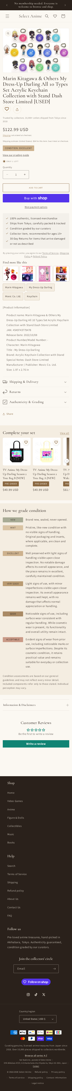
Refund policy (15, 890)
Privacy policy (58, 1072)
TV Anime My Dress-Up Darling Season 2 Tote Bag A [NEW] (45, 474)
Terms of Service (50, 253)
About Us (12, 899)
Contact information (56, 1077)
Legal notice (38, 1083)
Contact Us (13, 907)
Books (11, 842)
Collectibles (14, 826)
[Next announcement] (65, 5)
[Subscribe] (54, 968)
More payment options (36, 207)
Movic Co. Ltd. (13, 296)
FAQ (9, 915)
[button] (7, 16)
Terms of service (16, 1077)
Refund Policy (40, 256)
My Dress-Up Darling (40, 287)
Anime (11, 809)
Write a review (36, 744)
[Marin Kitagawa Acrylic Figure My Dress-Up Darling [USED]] (44, 274)
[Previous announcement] (7, 5)
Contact (36, 1066)
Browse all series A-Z (36, 1055)
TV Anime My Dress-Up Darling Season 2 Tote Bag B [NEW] (15, 474)
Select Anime (25, 1072)
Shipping (7, 135)
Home (10, 792)
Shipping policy (35, 1077)
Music (10, 834)
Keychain (32, 296)
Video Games (15, 801)
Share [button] (9, 413)
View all (64, 433)
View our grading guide (16, 155)
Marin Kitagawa (14, 287)
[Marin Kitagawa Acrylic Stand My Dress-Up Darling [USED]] (10, 274)
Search (11, 865)
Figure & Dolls (15, 817)
